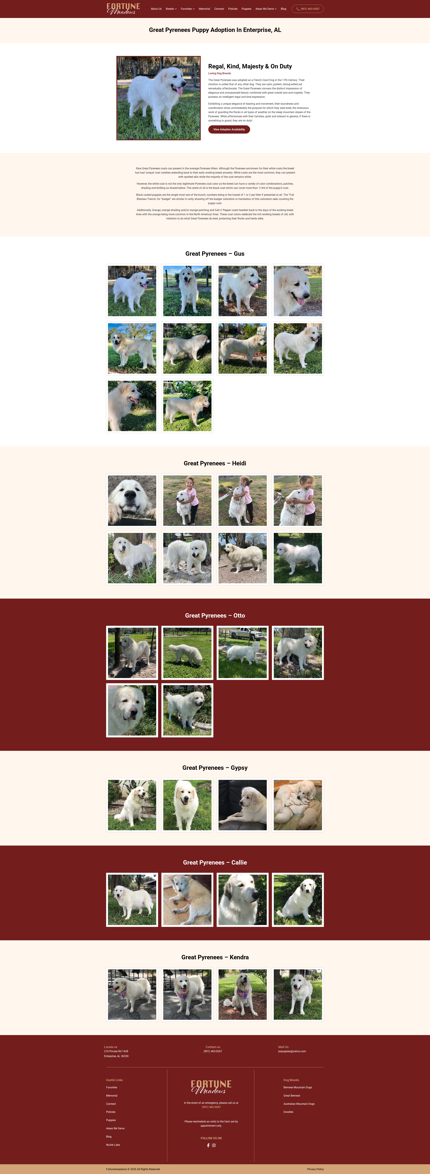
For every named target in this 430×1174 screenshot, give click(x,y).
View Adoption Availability (229, 129)
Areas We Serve (264, 8)
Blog (109, 1136)
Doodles (288, 1112)
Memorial (111, 1095)
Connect (111, 1103)
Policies (110, 1112)
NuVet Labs (113, 1144)
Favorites (186, 8)
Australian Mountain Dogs (299, 1103)
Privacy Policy (315, 1169)
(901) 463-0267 (309, 8)
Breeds (170, 8)
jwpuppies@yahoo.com (292, 1051)
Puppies (111, 1120)
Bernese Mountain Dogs (298, 1087)
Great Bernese (292, 1095)
